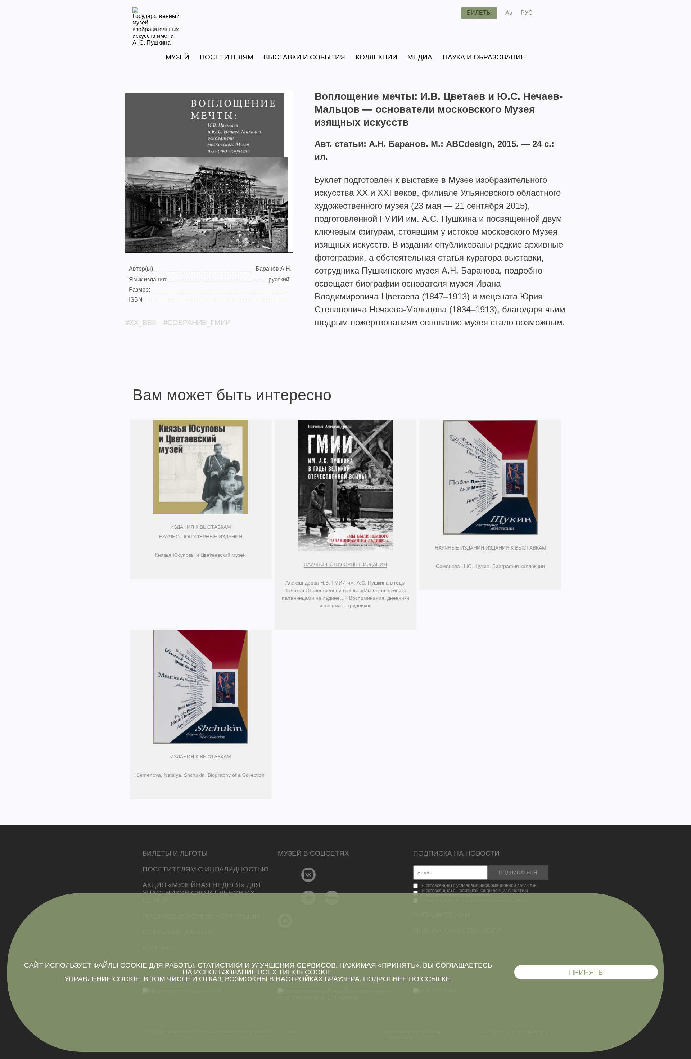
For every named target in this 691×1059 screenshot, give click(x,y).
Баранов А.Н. (274, 269)
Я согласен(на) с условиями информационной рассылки (479, 885)
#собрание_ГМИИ (197, 322)
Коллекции (376, 57)
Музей (177, 57)
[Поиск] (450, 13)
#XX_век (140, 322)
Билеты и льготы (175, 853)
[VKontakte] (308, 875)
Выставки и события (304, 57)
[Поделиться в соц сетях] (548, 13)
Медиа (419, 57)
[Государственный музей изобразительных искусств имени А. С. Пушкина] (156, 43)
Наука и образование (484, 57)
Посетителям (226, 57)
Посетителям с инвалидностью (205, 869)
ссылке (435, 979)
